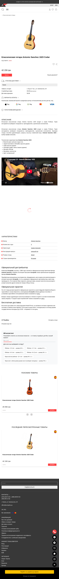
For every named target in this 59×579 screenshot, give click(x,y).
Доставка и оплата (7, 524)
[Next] (31, 414)
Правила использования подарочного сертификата (16, 535)
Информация (6, 517)
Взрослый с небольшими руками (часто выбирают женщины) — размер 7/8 (25, 360)
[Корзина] (56, 9)
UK (2, 509)
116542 (4, 464)
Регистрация (5, 546)
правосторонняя (35, 248)
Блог (52, 5)
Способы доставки (12, 80)
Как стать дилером (7, 519)
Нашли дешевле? (52, 75)
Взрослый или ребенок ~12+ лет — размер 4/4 (18, 356)
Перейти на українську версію (29, 572)
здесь (38, 293)
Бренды (4, 565)
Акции (3, 558)
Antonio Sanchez (35, 241)
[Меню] (7, 9)
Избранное (5, 548)
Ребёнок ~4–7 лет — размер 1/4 (36, 348)
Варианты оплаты (10, 97)
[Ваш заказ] (50, 10)
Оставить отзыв (52, 320)
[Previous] (27, 414)
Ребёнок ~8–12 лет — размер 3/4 (37, 352)
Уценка (8, 558)
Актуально (5, 556)
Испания (33, 258)
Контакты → (6, 494)
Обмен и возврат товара (9, 522)
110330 (4, 410)
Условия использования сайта (10, 528)
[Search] (3, 9)
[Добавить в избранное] (54, 64)
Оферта (4, 533)
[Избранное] (53, 9)
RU (5, 509)
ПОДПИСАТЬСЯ (29, 487)
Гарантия (4, 526)
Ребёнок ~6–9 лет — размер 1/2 (14, 352)
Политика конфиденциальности (11, 531)
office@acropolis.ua (7, 505)
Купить (7, 75)
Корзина (4, 550)
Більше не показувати (29, 576)
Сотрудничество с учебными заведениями (14, 537)
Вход (3, 543)
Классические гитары (9, 15)
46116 (32, 255)
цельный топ (34, 251)
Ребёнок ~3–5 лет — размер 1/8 (14, 348)
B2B (56, 5)
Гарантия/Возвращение (12, 110)
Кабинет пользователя (10, 541)
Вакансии (4, 563)
